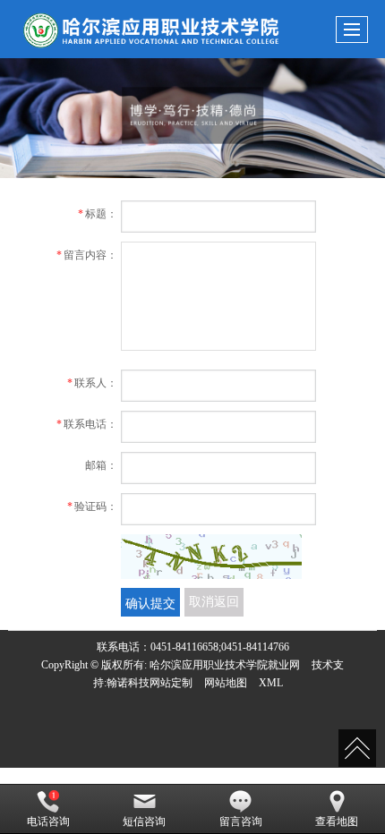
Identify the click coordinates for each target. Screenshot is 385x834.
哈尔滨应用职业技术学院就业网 (225, 665)
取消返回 (214, 601)
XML (271, 683)
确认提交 (150, 602)
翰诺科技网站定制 (149, 683)
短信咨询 (144, 821)
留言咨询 (240, 821)
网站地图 (225, 683)
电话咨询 (48, 821)
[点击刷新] (211, 556)
